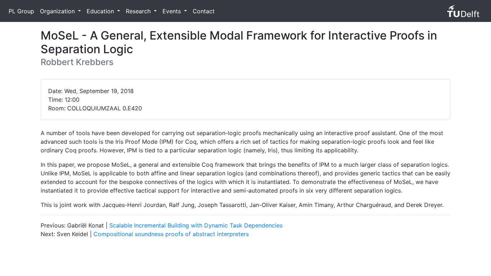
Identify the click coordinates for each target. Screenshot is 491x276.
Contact (204, 11)
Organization (58, 11)
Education (101, 11)
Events (172, 11)
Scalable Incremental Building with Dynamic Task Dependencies (196, 225)
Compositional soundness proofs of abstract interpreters (171, 234)
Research (139, 11)
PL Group (21, 11)
